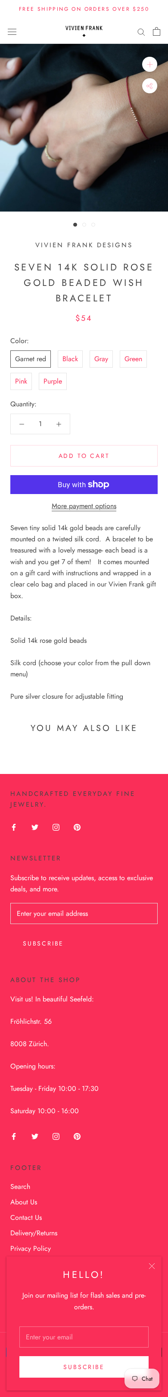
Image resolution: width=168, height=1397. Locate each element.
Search (20, 1186)
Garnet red (30, 359)
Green (133, 359)
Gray (101, 359)
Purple (53, 381)
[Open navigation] (12, 31)
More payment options (84, 506)
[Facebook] (13, 826)
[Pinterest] (77, 826)
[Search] (141, 31)
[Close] (152, 1266)
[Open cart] (156, 31)
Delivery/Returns (33, 1233)
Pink (21, 381)
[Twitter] (34, 826)
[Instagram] (56, 826)
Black (70, 359)
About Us (23, 1202)
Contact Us (26, 1217)
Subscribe (83, 1367)
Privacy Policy (30, 1248)
